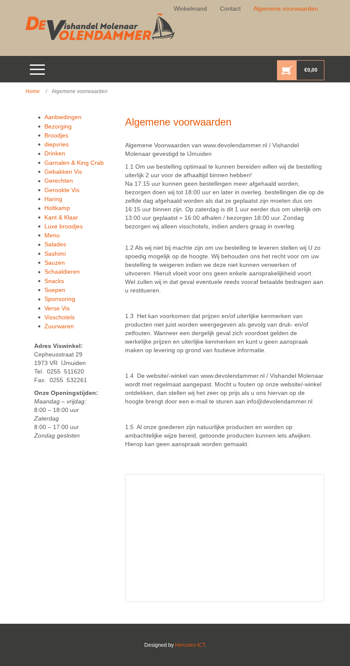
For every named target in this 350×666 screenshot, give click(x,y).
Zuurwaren (59, 326)
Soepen (54, 289)
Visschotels (59, 317)
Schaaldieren (62, 271)
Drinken (54, 153)
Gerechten (58, 180)
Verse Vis (57, 308)
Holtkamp (57, 207)
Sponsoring (59, 298)
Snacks (54, 281)
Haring (53, 199)
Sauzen (54, 262)
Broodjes (56, 135)
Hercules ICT (190, 645)
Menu (52, 235)
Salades (55, 244)
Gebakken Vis (63, 171)
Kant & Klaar (61, 217)
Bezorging (58, 126)
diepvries (56, 144)
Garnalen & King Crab (74, 162)
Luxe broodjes (63, 226)
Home (33, 91)
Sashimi (55, 253)
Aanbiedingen (63, 117)
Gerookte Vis (61, 190)
